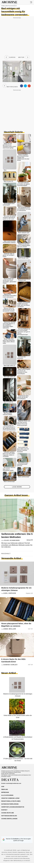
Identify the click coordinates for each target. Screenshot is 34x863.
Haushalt (14, 5)
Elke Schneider (12, 540)
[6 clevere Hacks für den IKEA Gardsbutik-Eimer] (17, 645)
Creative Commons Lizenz (10, 798)
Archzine (10, 2)
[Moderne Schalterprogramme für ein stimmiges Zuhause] (17, 574)
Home (3, 5)
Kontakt (4, 810)
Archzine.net (10, 767)
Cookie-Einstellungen (9, 818)
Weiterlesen (12, 85)
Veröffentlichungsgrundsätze (12, 807)
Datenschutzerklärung (10, 804)
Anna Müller (9, 629)
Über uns (4, 789)
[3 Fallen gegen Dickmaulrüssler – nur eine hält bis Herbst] (17, 757)
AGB (2, 786)
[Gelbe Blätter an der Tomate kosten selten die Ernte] (17, 713)
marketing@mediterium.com (13, 783)
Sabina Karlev (10, 664)
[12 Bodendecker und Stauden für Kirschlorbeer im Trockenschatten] (17, 735)
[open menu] (31, 2)
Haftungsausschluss (9, 815)
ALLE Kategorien (7, 795)
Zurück (12, 57)
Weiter (21, 57)
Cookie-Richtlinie (7, 812)
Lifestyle (8, 5)
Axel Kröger (9, 593)
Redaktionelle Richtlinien (10, 801)
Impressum (5, 792)
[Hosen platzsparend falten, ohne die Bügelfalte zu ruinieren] (17, 609)
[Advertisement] (17, 36)
